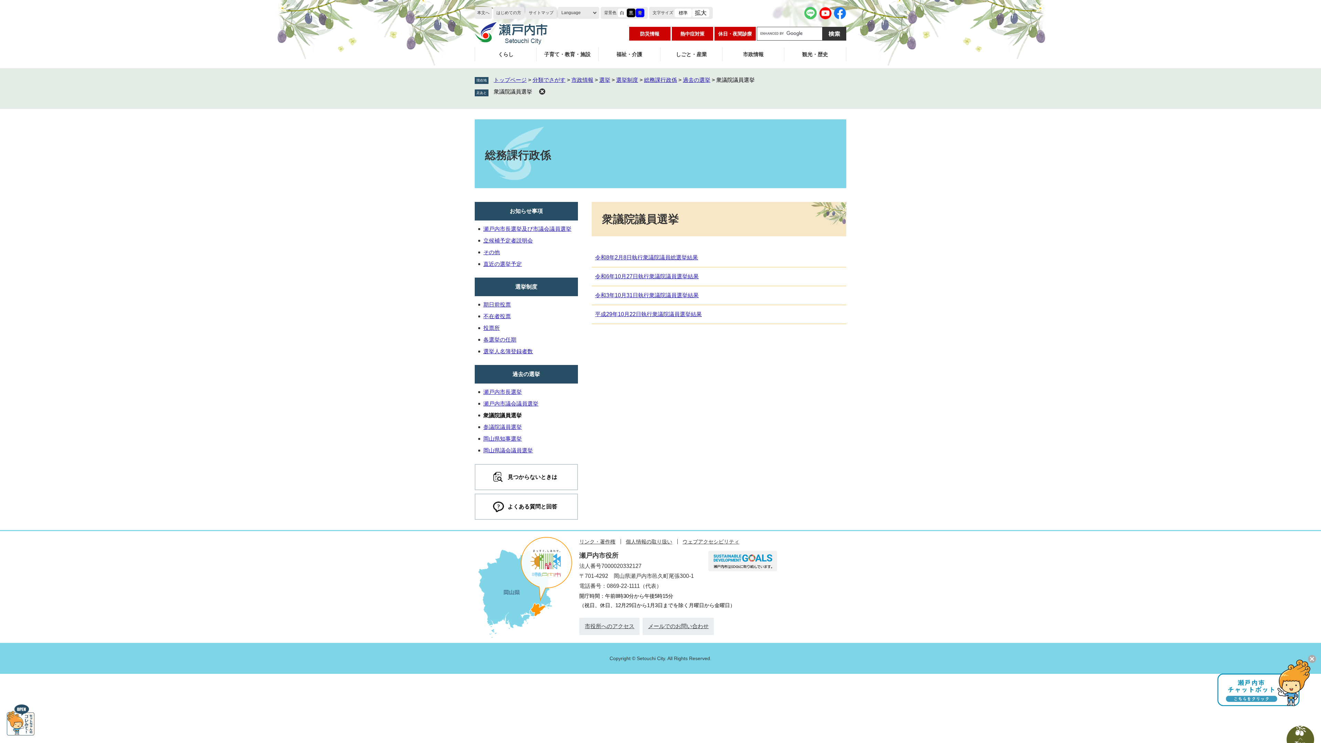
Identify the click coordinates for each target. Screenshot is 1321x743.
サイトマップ (541, 12)
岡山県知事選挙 (502, 439)
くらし (506, 54)
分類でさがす (549, 80)
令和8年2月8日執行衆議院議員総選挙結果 (646, 257)
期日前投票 (497, 305)
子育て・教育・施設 (567, 54)
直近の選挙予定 (502, 264)
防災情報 (649, 33)
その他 (491, 252)
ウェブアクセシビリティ (711, 542)
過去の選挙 (696, 80)
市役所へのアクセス (609, 626)
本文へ (483, 12)
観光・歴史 (815, 54)
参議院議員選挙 (502, 427)
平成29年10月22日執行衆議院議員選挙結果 (648, 314)
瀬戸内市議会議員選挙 (510, 404)
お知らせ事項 (526, 211)
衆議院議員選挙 (513, 92)
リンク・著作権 (597, 542)
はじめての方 (508, 12)
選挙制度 (627, 80)
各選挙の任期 (499, 340)
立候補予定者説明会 (508, 241)
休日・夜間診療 (735, 33)
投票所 (491, 328)
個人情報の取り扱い (649, 542)
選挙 (604, 80)
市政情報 (753, 54)
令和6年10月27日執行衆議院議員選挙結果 (647, 276)
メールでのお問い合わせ (678, 626)
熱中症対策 (692, 33)
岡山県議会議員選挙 (508, 450)
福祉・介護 (629, 54)
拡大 (701, 13)
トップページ (510, 80)
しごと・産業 (691, 54)
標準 (683, 12)
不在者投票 (497, 316)
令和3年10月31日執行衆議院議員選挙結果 (647, 295)
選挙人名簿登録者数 (508, 351)
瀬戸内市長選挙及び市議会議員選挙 (527, 229)
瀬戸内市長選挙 (502, 392)
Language (571, 12)
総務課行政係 (660, 80)
